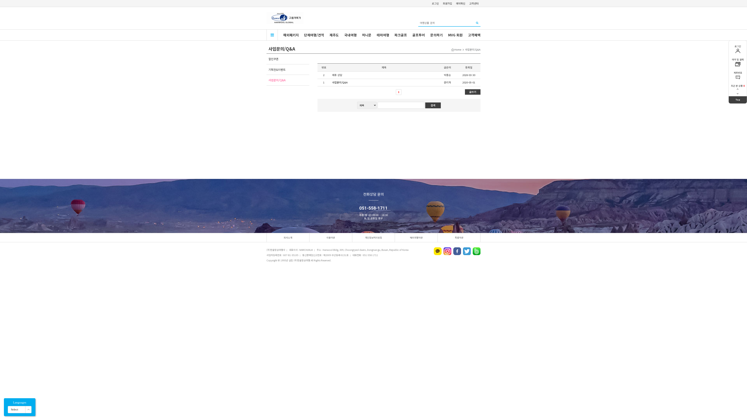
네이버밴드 (476, 251)
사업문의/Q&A (277, 80)
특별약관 (459, 237)
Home (457, 49)
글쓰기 (472, 92)
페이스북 (457, 251)
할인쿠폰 (273, 59)
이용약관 (330, 237)
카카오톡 (438, 251)
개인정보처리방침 (373, 237)
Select (14, 409)
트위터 (467, 251)
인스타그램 (447, 251)
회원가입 (447, 3)
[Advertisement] (373, 295)
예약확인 (460, 3)
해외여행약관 (416, 237)
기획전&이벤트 (277, 69)
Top (738, 99)
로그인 (435, 3)
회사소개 (288, 237)
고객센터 (474, 3)
